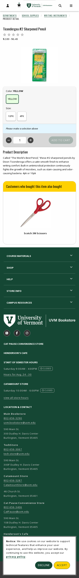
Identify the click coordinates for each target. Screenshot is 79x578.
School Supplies (30, 15)
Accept (62, 565)
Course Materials (19, 256)
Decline (44, 565)
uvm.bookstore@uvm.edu (20, 422)
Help (10, 279)
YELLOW (12, 99)
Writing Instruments (55, 15)
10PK (11, 116)
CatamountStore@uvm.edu (20, 484)
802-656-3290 (13, 418)
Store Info (14, 291)
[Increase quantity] (30, 140)
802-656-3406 (13, 507)
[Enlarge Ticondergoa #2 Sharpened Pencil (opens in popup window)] (39, 65)
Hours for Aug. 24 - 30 (18, 374)
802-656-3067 (13, 449)
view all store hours (16, 397)
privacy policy (16, 556)
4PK (22, 116)
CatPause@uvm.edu (16, 511)
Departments (10, 15)
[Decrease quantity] (9, 140)
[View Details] (35, 212)
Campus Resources (19, 302)
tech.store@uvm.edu (17, 453)
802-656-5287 (13, 480)
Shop (10, 267)
